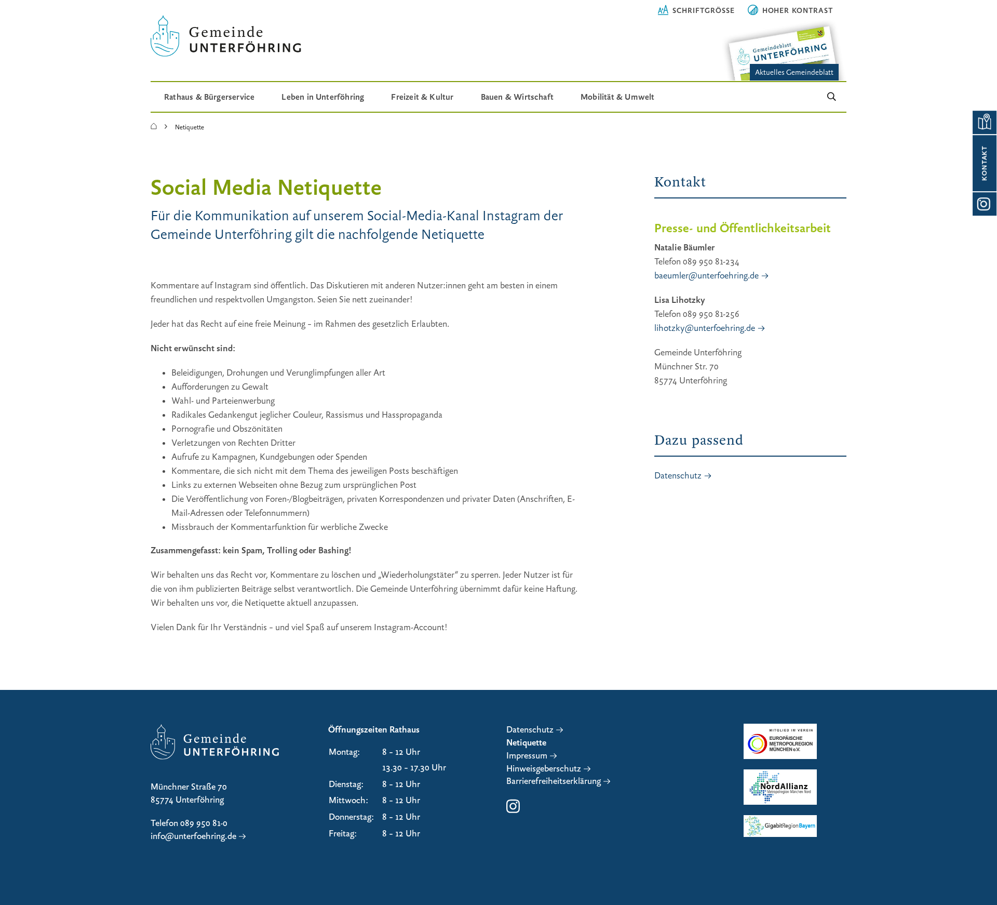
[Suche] (831, 97)
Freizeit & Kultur (422, 97)
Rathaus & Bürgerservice (209, 97)
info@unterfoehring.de (193, 836)
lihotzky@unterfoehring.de (704, 328)
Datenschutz (678, 475)
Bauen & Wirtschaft (517, 97)
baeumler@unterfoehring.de (706, 275)
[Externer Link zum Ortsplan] (984, 122)
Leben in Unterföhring (322, 97)
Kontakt (984, 163)
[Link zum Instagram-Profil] (984, 204)
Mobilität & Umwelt (617, 97)
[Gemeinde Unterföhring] (154, 127)
